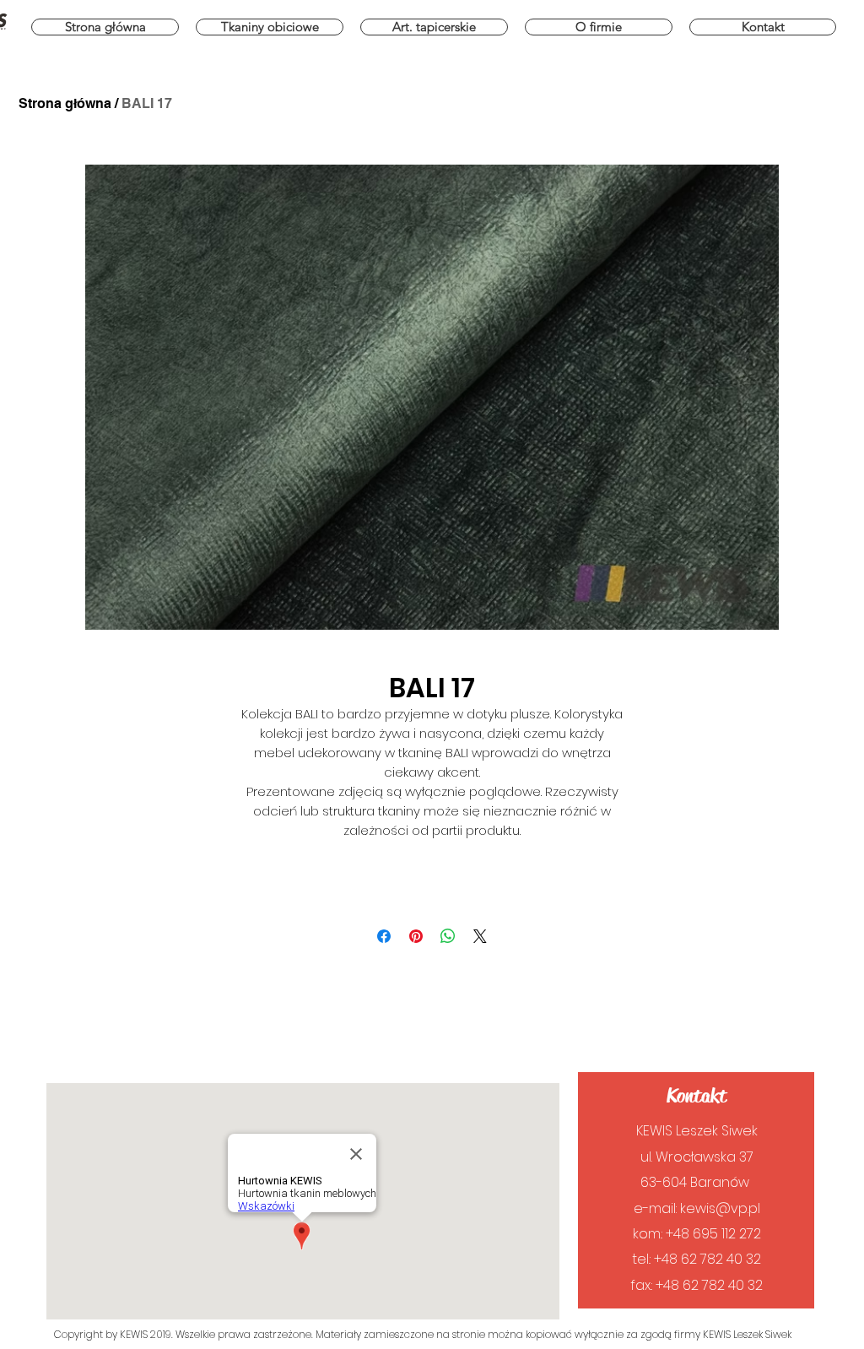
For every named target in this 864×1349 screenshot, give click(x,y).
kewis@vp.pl (720, 1208)
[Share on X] (480, 936)
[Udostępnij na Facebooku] (384, 936)
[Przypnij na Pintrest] (416, 936)
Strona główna (65, 103)
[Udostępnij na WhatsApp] (448, 936)
